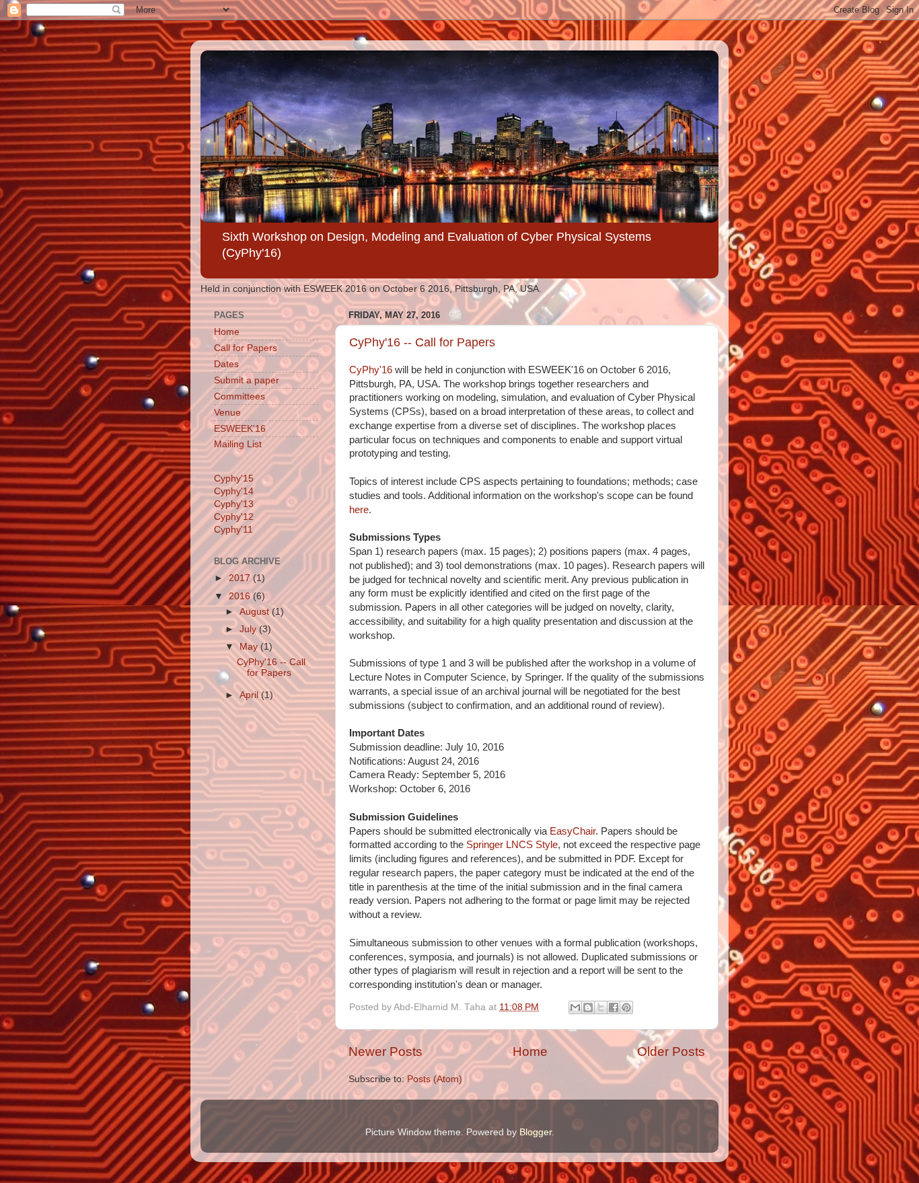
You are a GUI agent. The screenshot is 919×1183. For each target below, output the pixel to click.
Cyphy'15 (234, 478)
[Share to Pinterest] (626, 1007)
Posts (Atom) (434, 1079)
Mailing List (238, 444)
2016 (241, 596)
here (359, 509)
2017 (241, 578)
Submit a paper (246, 380)
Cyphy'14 (234, 491)
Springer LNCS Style (512, 844)
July (249, 629)
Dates (226, 364)
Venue (227, 413)
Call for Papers (245, 348)
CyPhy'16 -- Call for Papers (422, 342)
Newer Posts (385, 1051)
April (250, 695)
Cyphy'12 (234, 517)
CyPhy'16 (370, 370)
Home (530, 1051)
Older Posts (671, 1051)
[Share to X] (601, 1007)
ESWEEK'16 (240, 429)
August (256, 612)
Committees (239, 396)
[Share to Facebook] (613, 1007)
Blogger (535, 1132)
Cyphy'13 (234, 504)
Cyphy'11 (233, 530)
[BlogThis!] (588, 1007)
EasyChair (572, 831)
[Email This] (575, 1007)
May (250, 647)
